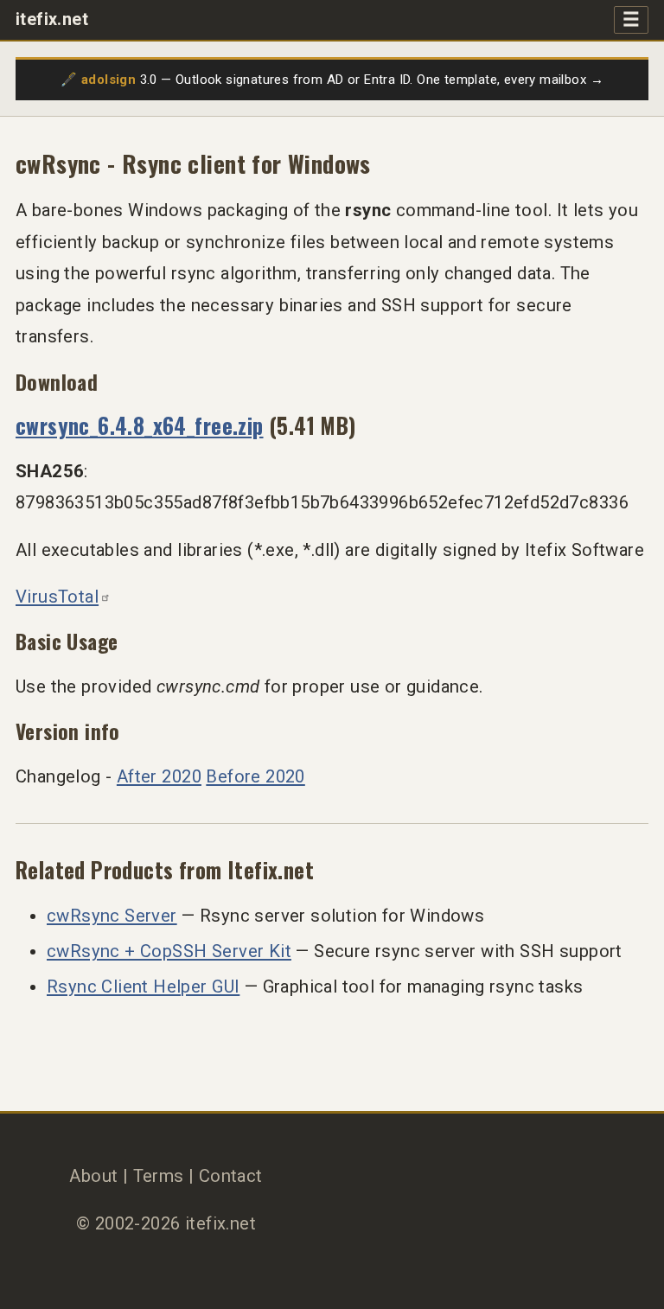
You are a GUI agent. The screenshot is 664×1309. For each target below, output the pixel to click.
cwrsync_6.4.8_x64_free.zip (140, 425)
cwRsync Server (112, 915)
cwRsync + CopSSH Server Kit (169, 951)
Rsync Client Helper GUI (143, 986)
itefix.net (52, 19)
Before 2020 (255, 776)
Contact (231, 1175)
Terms (158, 1175)
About (93, 1175)
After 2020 (159, 776)
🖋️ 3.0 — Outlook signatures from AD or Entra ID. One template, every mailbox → (332, 79)
